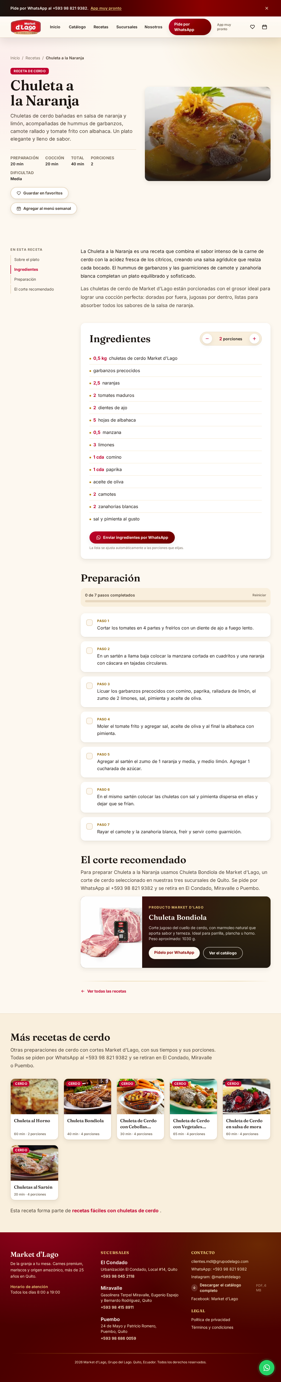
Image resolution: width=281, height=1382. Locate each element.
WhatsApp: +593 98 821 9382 (219, 1269)
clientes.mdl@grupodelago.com (219, 1261)
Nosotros (153, 26)
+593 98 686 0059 (118, 1338)
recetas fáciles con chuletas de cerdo (115, 1210)
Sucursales (126, 26)
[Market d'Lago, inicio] (25, 27)
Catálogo (77, 26)
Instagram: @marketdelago (215, 1276)
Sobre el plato (26, 259)
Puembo (110, 1319)
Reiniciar (259, 595)
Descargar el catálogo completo (229, 1288)
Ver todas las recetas (106, 991)
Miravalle (111, 1288)
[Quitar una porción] (207, 339)
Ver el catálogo (223, 953)
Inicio (55, 26)
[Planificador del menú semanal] (264, 27)
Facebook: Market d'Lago (214, 1298)
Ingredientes (26, 269)
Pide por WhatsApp (184, 27)
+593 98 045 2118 (117, 1276)
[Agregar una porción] (254, 339)
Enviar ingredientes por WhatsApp (135, 537)
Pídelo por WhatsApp (174, 952)
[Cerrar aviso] (267, 8)
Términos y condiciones (212, 1327)
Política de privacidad (210, 1319)
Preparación (25, 279)
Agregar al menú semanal (47, 208)
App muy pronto (106, 8)
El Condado (114, 1262)
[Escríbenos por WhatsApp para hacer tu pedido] (266, 1367)
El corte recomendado (34, 289)
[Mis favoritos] (252, 27)
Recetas (101, 26)
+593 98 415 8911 (117, 1307)
